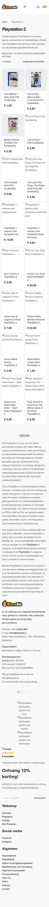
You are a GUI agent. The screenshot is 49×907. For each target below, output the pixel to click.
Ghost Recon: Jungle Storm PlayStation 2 (33, 362)
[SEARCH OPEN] (37, 6)
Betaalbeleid (8, 859)
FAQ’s (5, 881)
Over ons (6, 877)
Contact (6, 888)
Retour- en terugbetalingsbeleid (17, 863)
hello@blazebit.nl (17, 632)
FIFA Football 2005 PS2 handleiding (10, 185)
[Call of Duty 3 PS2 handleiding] (36, 125)
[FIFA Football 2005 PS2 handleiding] (13, 168)
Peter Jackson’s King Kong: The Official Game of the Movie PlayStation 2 (35, 408)
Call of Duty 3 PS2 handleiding (35, 141)
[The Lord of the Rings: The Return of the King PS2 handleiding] (36, 168)
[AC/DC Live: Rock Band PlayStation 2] (36, 259)
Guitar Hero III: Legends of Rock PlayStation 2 (12, 319)
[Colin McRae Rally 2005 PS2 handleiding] (13, 79)
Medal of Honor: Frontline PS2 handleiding (11, 142)
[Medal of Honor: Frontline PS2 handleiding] (13, 125)
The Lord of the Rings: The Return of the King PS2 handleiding (36, 187)
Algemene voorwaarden (13, 870)
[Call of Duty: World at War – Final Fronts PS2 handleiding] (36, 79)
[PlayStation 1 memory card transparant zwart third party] (36, 214)
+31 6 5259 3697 (19, 629)
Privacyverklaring (10, 874)
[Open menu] (24, 7)
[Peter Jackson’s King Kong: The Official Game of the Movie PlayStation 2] (36, 387)
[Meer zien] (24, 435)
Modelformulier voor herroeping (17, 866)
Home (4, 22)
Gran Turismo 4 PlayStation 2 (11, 275)
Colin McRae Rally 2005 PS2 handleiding (11, 97)
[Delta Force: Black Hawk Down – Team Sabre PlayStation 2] (13, 387)
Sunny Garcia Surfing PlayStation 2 (10, 362)
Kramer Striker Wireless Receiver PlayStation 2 (36, 319)
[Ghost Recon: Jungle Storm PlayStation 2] (36, 345)
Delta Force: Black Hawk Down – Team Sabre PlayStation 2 (13, 408)
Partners (6, 885)
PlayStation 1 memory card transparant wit (11, 231)
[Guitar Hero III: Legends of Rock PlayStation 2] (13, 302)
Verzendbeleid (9, 855)
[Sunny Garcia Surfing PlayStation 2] (13, 345)
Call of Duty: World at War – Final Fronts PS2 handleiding (35, 98)
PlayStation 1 (25, 551)
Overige (6, 820)
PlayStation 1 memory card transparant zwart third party (35, 232)
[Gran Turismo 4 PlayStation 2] (13, 259)
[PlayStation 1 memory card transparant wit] (13, 214)
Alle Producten (9, 824)
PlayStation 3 (33, 544)
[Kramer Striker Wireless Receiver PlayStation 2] (36, 302)
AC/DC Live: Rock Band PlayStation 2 (36, 276)
